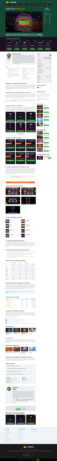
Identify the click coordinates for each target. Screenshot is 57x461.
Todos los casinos (20, 134)
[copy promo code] (10, 47)
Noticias (19, 434)
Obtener (10, 147)
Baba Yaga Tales (8, 305)
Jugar (10, 120)
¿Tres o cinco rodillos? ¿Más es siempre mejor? (43, 93)
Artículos (34, 4)
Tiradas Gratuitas (17, 4)
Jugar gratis (24, 350)
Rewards (7, 441)
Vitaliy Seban (9, 59)
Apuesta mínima (29, 143)
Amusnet (22, 353)
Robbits (44, 148)
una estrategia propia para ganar (11, 284)
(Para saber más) (34, 459)
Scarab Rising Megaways (26, 263)
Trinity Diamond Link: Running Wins (47, 139)
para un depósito (18, 143)
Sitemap (19, 436)
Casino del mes (20, 430)
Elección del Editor (8, 143)
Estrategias (47, 4)
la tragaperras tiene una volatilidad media (23, 253)
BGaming (45, 123)
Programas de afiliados (34, 430)
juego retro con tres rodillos (19, 168)
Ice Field (45, 118)
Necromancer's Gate (20, 263)
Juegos (11, 4)
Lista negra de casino (8, 432)
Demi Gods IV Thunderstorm (9, 307)
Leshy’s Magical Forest (9, 302)
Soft (18, 432)
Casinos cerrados (8, 433)
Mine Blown (45, 105)
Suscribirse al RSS (28, 457)
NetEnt (44, 106)
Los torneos (29, 4)
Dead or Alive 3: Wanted (46, 135)
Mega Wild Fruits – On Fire (9, 300)
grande (28, 156)
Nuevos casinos (8, 430)
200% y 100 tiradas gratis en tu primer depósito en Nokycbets (47, 156)
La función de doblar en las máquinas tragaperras (43, 98)
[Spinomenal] (50, 55)
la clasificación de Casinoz (31, 109)
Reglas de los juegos (40, 4)
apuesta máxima (31, 242)
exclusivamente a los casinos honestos (16, 86)
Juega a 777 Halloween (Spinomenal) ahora (20, 182)
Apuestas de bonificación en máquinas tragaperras (43, 94)
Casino (8, 4)
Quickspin (45, 149)
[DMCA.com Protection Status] (28, 455)
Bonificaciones (23, 4)
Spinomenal (7, 334)
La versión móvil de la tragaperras (10, 339)
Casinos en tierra (20, 437)
